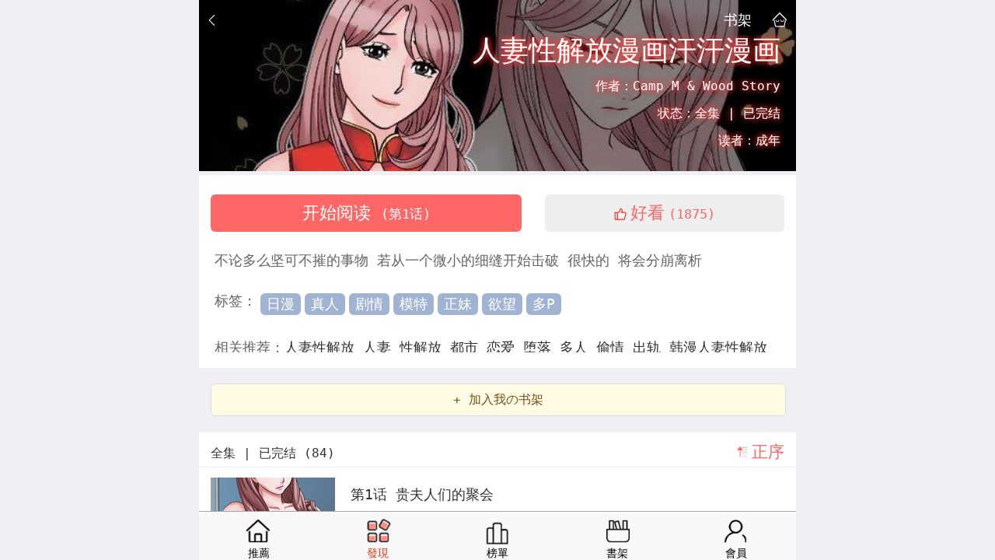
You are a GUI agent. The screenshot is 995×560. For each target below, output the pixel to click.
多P (543, 304)
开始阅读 (366, 212)
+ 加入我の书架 (498, 399)
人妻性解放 (324, 347)
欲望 (502, 304)
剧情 (369, 304)
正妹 (458, 304)
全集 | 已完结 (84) (273, 453)
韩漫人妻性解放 (718, 347)
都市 (468, 347)
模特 (414, 304)
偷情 (614, 347)
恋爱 (505, 347)
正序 (768, 452)
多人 (578, 347)
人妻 (381, 347)
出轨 (651, 347)
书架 (738, 19)
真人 (325, 304)
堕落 (541, 347)
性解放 (425, 347)
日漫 (281, 304)
